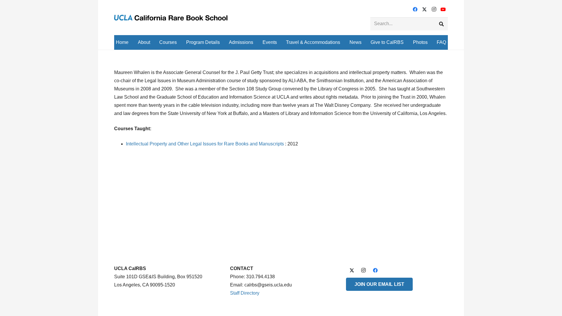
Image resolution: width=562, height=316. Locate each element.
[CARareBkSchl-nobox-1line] (170, 17)
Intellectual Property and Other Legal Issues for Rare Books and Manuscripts (205, 143)
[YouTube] (443, 9)
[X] (424, 9)
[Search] (441, 23)
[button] (154, 42)
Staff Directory (244, 293)
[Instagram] (433, 9)
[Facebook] (415, 9)
